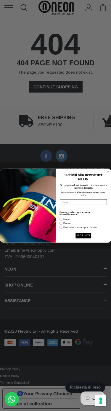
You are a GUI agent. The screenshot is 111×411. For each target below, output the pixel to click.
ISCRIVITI (83, 235)
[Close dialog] (108, 172)
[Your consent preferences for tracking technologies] (100, 400)
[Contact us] (12, 399)
